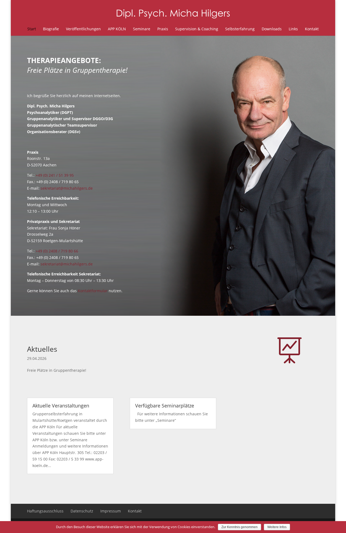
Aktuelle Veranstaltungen (60, 405)
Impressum (110, 511)
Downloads (272, 28)
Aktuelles (42, 349)
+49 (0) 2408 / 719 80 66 (57, 251)
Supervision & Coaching (196, 28)
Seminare (141, 28)
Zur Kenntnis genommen (239, 527)
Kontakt (312, 28)
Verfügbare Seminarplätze (164, 405)
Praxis (162, 28)
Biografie (51, 28)
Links (293, 28)
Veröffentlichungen (83, 28)
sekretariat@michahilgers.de (67, 188)
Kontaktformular (93, 290)
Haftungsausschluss (45, 511)
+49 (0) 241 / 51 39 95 (55, 175)
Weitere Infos (277, 527)
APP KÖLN (117, 28)
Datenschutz (82, 511)
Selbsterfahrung (240, 28)
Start (31, 28)
